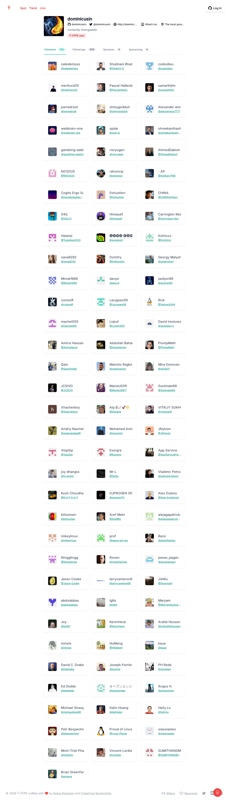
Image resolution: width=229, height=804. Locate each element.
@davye (114, 282)
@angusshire (166, 690)
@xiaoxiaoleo (166, 733)
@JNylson (164, 433)
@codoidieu (165, 68)
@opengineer (117, 690)
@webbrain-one (70, 132)
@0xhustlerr (116, 197)
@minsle (66, 647)
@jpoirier (114, 669)
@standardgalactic (72, 197)
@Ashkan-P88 (167, 175)
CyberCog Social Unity (96, 793)
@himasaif (115, 218)
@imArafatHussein (169, 626)
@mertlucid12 (69, 89)
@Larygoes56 (117, 304)
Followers (54, 49)
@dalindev (115, 712)
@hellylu (163, 712)
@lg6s (113, 604)
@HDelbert (116, 647)
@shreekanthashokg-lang (173, 132)
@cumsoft (67, 304)
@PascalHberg (118, 89)
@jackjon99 (165, 282)
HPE (10, 8)
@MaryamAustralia (169, 604)
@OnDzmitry (117, 261)
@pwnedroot (68, 111)
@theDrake (67, 669)
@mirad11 (164, 368)
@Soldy (114, 476)
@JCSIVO (67, 390)
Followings (83, 49)
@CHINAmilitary (168, 197)
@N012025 (67, 175)
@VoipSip (67, 454)
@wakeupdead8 (71, 433)
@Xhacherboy (69, 411)
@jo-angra (67, 476)
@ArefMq (115, 518)
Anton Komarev (63, 793)
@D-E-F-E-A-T (69, 497)
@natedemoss (69, 68)
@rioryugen (116, 154)
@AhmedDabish (167, 154)
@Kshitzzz (164, 240)
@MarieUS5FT (118, 390)
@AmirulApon (69, 347)
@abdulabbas (69, 604)
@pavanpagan (167, 561)
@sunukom (116, 240)
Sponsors (111, 49)
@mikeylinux (68, 540)
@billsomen (68, 518)
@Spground (165, 583)
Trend (33, 8)
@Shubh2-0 (116, 68)
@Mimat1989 (69, 282)
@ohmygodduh (118, 111)
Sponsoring (138, 49)
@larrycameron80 (120, 583)
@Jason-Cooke (70, 583)
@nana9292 (68, 261)
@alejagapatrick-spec (171, 518)
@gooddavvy (166, 325)
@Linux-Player (118, 733)
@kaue (162, 647)
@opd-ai (114, 132)
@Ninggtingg (69, 561)
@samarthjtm (166, 89)
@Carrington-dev (168, 218)
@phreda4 (164, 669)
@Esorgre (115, 454)
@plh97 (65, 626)
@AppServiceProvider (171, 454)
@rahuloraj (115, 175)
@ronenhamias (118, 561)
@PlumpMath (166, 347)
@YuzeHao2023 (71, 240)
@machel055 (69, 325)
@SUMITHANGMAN (170, 754)
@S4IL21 (66, 218)
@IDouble (115, 411)
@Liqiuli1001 (117, 325)
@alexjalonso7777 (169, 111)
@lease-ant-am (118, 540)
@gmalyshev (166, 261)
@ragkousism (117, 368)
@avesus (66, 776)
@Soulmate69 (166, 390)
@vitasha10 (165, 411)
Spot (23, 8)
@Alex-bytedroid (168, 497)
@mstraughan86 (71, 712)
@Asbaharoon (117, 347)
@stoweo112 (117, 497)
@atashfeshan (166, 540)
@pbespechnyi (70, 733)
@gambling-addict (72, 154)
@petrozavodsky (168, 476)
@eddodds (67, 690)
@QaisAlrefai (69, 368)
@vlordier (115, 754)
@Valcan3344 (166, 304)
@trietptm (67, 754)
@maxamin (116, 433)
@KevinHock (117, 626)
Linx (43, 8)
